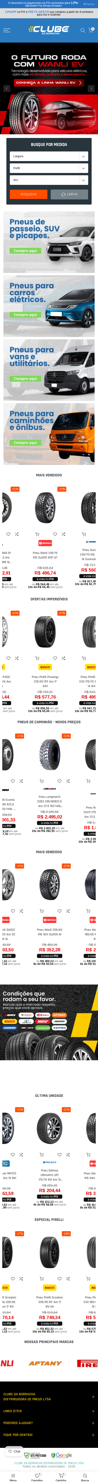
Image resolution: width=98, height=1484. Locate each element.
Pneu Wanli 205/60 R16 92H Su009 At (25, 932)
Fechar (90, 4)
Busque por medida (49, 145)
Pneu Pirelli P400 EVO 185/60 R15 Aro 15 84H (72, 1302)
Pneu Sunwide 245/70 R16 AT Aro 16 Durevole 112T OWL (72, 554)
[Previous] (6, 88)
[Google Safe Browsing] (47, 1455)
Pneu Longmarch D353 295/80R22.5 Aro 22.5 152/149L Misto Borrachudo (25, 801)
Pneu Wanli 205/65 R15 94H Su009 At (72, 1175)
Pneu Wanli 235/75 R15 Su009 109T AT (25, 555)
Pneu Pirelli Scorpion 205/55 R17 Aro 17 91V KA (25, 1302)
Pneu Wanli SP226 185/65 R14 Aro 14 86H (72, 934)
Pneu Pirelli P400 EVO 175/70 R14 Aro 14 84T (72, 681)
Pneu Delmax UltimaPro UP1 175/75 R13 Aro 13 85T (26, 1175)
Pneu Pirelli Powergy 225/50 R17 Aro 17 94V (25, 681)
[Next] (91, 88)
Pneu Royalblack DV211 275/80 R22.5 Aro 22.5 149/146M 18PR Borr (72, 812)
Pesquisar (28, 194)
